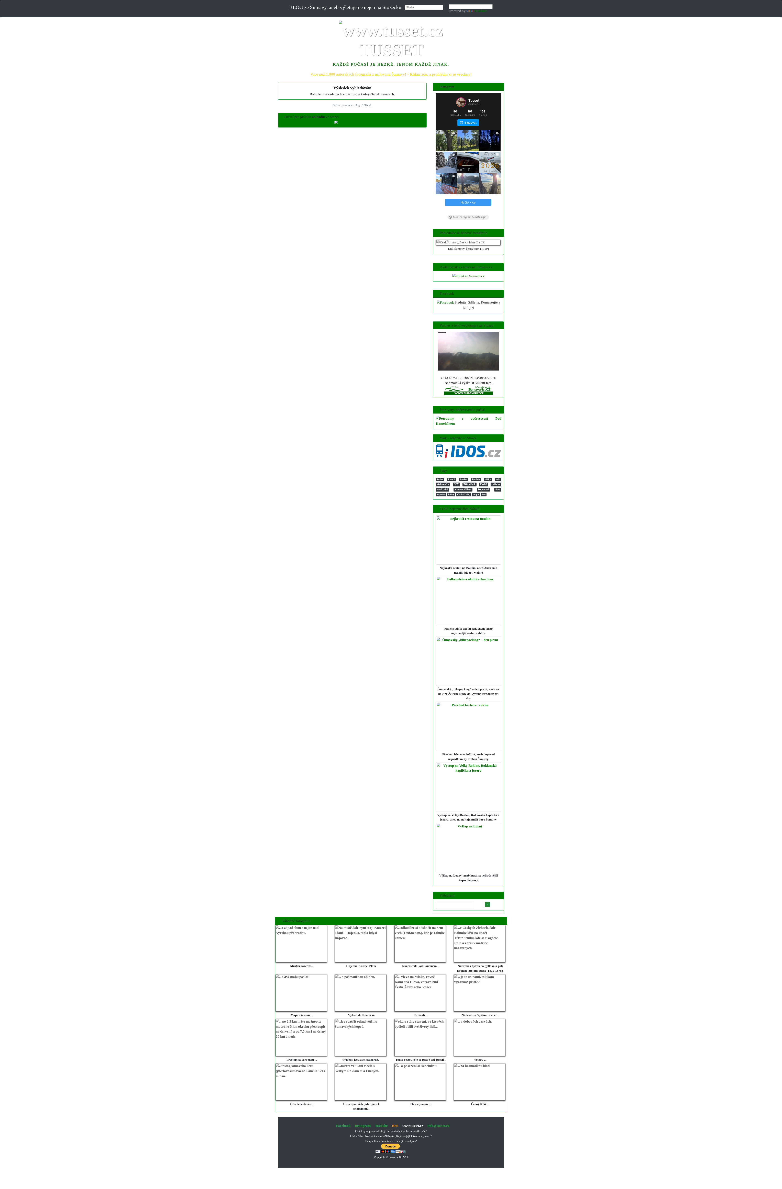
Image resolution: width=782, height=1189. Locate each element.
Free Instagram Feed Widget (470, 217)
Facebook (343, 1126)
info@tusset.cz (438, 1126)
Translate (480, 11)
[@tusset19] (461, 102)
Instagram (363, 1126)
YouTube (381, 1126)
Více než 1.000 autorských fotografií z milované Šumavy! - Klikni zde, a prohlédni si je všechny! (391, 74)
